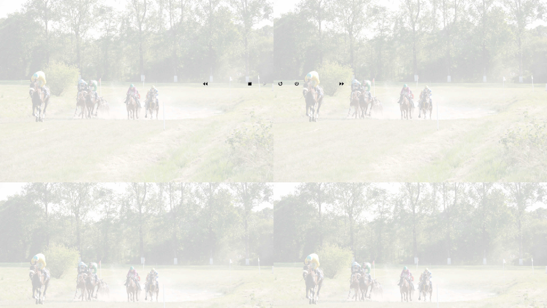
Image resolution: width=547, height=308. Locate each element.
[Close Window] (296, 83)
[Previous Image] (205, 83)
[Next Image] (341, 83)
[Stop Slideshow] (249, 83)
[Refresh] (280, 83)
